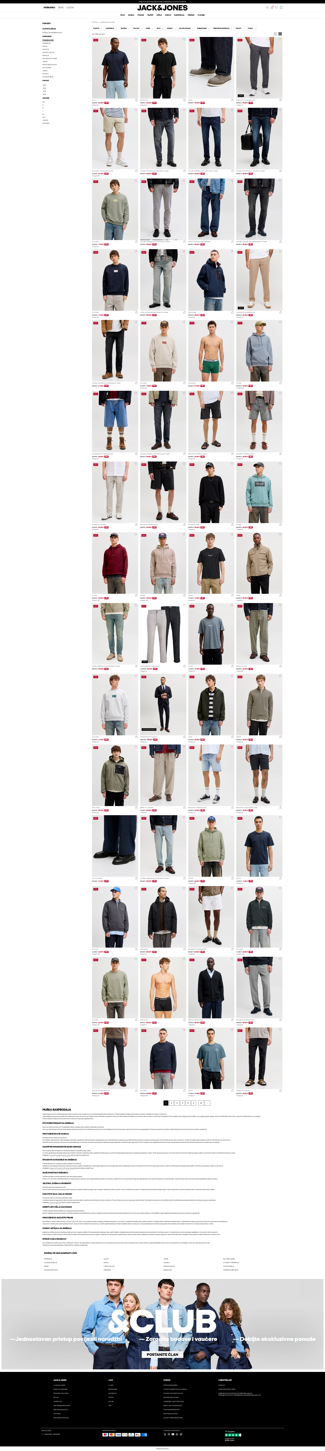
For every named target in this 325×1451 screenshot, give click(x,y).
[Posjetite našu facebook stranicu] (165, 1435)
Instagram (112, 1389)
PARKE (46, 1266)
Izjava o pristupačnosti (173, 1418)
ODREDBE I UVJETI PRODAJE (174, 1401)
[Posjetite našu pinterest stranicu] (177, 1435)
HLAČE (106, 1259)
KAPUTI (106, 1262)
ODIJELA (167, 1262)
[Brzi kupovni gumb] (136, 100)
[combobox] (97, 28)
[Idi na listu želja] (276, 8)
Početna (95, 22)
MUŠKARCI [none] (49, 7)
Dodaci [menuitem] (168, 15)
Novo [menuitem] (122, 15)
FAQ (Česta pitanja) (61, 1418)
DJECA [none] (70, 7)
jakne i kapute (70, 1168)
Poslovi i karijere (60, 1389)
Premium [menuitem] (191, 15)
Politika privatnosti (172, 1410)
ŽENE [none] (61, 7)
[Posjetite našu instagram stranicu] (169, 1435)
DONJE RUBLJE (228, 1266)
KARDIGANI (168, 1270)
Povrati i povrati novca (173, 1393)
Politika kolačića (171, 1414)
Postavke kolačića (162, 1449)
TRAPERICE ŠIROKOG (230, 1270)
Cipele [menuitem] (159, 15)
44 (201, 1103)
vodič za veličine (55, 1202)
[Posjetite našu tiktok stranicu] (181, 1435)
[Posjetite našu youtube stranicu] (173, 1435)
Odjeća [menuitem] (131, 15)
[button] (115, 68)
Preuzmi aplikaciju (60, 1410)
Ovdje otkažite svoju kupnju (175, 1389)
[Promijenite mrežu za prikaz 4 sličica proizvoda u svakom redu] (280, 34)
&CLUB (55, 1397)
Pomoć (167, 1380)
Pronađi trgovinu (61, 1393)
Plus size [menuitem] (201, 15)
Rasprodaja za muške (107, 22)
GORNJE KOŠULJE (50, 1262)
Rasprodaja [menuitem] (179, 15)
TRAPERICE (48, 1259)
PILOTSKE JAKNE (229, 1259)
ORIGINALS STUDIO (51, 1270)
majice (52, 1155)
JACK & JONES (59, 1380)
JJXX (110, 1380)
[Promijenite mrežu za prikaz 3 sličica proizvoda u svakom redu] (275, 34)
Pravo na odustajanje (173, 1405)
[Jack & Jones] (162, 10)
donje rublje (66, 1155)
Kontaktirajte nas (171, 1397)
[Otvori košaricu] (281, 7)
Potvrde (56, 1414)
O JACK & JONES (59, 1385)
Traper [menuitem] (150, 15)
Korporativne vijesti (226, 1389)
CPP (109, 1405)
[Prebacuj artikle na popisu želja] (136, 39)
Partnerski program (61, 1405)
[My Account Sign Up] (162, 1324)
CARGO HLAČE (109, 1266)
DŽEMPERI (107, 1270)
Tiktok (110, 1397)
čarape (58, 1155)
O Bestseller (225, 1380)
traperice (53, 1168)
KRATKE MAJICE (169, 1266)
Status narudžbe (170, 1385)
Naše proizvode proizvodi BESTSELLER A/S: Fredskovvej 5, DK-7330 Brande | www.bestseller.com (239, 1394)
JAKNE (166, 1259)
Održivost (57, 1401)
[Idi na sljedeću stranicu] (207, 1103)
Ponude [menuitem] (141, 15)
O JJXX (110, 1385)
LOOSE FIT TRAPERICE (231, 1262)
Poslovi (221, 1385)
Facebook (112, 1393)
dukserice (60, 1168)
